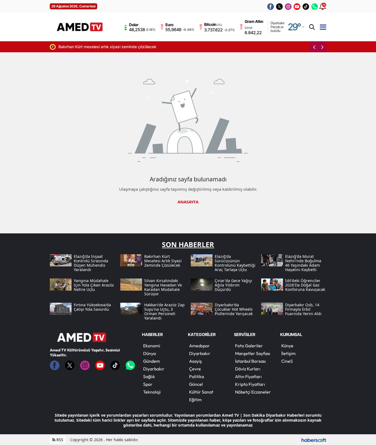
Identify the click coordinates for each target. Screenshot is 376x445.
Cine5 (287, 361)
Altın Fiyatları (248, 376)
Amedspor (199, 345)
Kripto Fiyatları (250, 384)
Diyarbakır (153, 369)
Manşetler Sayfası (252, 353)
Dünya (149, 353)
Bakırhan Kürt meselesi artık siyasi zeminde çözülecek (99, 46)
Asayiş (195, 361)
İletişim (288, 353)
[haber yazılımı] (313, 440)
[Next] (322, 46)
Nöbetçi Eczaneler (253, 392)
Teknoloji (152, 392)
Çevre (195, 369)
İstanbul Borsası (250, 361)
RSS (59, 439)
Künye (287, 345)
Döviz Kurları (247, 369)
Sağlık (149, 376)
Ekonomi (151, 345)
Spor (147, 384)
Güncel (196, 384)
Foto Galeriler (249, 345)
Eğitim (195, 399)
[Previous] (314, 46)
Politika (196, 376)
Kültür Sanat (201, 392)
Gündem (151, 361)
